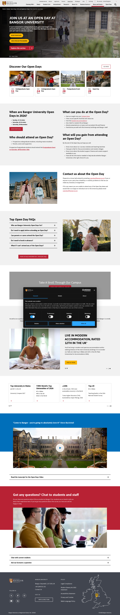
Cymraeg (91, 1)
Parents (63, 1)
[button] (33, 225)
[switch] (50, 316)
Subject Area (86, 116)
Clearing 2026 (29, 4)
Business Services (85, 4)
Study (38, 4)
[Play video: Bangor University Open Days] (60, 448)
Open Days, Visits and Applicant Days (20, 9)
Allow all (83, 323)
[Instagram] (24, 595)
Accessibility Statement (68, 593)
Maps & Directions (44, 599)
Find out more (71, 362)
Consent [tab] (35, 296)
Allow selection (60, 323)
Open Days (70, 1)
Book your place (16, 35)
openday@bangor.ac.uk (97, 178)
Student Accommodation (79, 121)
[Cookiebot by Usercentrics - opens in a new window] (83, 290)
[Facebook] (18, 595)
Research (66, 4)
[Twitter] (11, 595)
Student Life (46, 4)
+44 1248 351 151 (40, 586)
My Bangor (77, 1)
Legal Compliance (66, 583)
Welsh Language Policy (68, 601)
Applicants (56, 1)
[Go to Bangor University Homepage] (9, 3)
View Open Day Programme (19, 41)
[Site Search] (115, 4)
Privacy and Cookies (67, 597)
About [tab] (84, 296)
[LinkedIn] (18, 601)
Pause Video (14, 56)
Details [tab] (60, 296)
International (56, 4)
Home (4, 9)
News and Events (97, 4)
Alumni (50, 1)
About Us (74, 4)
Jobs (83, 1)
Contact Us (38, 589)
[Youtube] (11, 601)
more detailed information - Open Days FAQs (33, 256)
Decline (36, 323)
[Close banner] (94, 290)
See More (106, 66)
